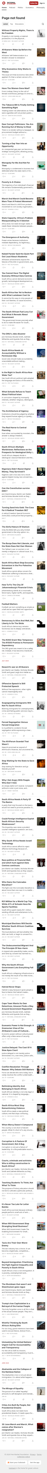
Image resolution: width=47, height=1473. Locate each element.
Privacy (32, 1454)
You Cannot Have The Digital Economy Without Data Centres (17, 274)
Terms (39, 1454)
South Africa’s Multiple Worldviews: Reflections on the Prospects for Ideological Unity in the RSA (18, 450)
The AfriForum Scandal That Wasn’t (15, 742)
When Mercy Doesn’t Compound (17, 1125)
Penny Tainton (13, 791)
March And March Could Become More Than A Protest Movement (17, 200)
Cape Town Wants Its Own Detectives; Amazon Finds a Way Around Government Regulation (17, 1006)
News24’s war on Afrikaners (15, 667)
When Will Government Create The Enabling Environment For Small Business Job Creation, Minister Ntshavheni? (15, 1230)
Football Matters (10, 604)
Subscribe (33, 3)
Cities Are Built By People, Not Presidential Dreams (16, 1406)
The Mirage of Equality (12, 1388)
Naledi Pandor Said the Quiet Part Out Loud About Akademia (18, 255)
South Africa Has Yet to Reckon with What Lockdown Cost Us (17, 293)
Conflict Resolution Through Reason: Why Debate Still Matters (18, 1068)
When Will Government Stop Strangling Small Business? (15, 1224)
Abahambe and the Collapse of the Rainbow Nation (16, 1370)
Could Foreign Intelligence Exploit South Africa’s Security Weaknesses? (18, 821)
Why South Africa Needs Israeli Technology (17, 842)
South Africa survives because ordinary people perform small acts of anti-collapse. (17, 1211)
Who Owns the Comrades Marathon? (14, 883)
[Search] (43, 24)
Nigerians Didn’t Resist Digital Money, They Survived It (16, 470)
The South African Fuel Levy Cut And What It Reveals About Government (17, 314)
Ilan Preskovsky (13, 1314)
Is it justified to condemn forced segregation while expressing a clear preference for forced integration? (16, 729)
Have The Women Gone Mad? (16, 88)
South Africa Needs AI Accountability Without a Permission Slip (14, 353)
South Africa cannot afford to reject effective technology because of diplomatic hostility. (15, 847)
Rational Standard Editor (17, 342)
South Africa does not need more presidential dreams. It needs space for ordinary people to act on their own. (17, 1412)
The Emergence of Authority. (15, 237)
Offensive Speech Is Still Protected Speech (13, 684)
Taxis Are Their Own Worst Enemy (14, 1244)
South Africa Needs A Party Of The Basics (16, 800)
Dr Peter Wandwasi (14, 1275)
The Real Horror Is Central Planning (14, 428)
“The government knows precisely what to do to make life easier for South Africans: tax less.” (17, 321)
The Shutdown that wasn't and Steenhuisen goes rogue (16, 1285)
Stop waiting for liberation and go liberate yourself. (15, 767)
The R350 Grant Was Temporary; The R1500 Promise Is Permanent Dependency (18, 643)
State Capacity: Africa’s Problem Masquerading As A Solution (17, 219)
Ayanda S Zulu (13, 209)
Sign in (42, 3)
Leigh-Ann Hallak (14, 96)
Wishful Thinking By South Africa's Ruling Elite (14, 1324)
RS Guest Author (18, 41)
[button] (4, 7)
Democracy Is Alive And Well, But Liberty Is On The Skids (18, 621)
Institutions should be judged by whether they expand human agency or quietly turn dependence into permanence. (18, 415)
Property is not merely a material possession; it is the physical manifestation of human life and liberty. (17, 37)
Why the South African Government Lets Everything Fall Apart (17, 967)
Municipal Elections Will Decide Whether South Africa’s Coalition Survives (17, 926)
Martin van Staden (15, 115)
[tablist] (13, 24)
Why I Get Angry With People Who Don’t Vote (16, 781)
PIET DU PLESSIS (13, 60)
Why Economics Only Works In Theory (16, 70)
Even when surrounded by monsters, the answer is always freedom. (18, 434)
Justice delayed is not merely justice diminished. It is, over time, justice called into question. (18, 1054)
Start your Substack (17, 1462)
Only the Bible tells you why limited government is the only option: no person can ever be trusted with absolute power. (18, 531)
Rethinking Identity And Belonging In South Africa (14, 1087)
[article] (23, 37)
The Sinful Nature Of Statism (15, 527)
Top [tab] (11, 24)
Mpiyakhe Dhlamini (14, 535)
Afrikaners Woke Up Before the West (16, 51)
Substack (12, 1468)
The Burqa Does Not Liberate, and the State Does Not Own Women (18, 544)
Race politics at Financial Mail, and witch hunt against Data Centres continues (16, 863)
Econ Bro (11, 80)
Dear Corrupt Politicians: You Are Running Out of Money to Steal (17, 125)
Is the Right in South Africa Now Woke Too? (17, 373)
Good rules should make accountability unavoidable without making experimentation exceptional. (17, 360)
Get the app (34, 1462)
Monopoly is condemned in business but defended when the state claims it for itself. (18, 169)
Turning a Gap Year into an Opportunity (14, 144)
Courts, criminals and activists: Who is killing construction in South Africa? (17, 1163)
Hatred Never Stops (11, 987)
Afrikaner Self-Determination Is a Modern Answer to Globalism (15, 56)
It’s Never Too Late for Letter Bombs (15, 1205)
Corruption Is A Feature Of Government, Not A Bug (14, 1142)
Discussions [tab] (19, 24)
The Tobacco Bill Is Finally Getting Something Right (18, 106)
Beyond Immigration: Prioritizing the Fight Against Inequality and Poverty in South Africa (17, 1265)
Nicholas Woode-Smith (16, 135)
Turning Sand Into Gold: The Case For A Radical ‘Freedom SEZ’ (18, 508)
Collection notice (23, 1457)
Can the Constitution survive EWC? (16, 489)
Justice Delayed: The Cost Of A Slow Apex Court (17, 1048)
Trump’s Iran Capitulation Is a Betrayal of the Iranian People (16, 1304)
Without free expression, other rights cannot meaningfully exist (16, 690)
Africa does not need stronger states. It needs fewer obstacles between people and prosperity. (17, 225)
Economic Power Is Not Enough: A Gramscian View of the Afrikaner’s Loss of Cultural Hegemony (18, 1028)
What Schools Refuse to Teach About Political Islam (16, 393)
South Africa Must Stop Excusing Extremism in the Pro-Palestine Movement (18, 565)
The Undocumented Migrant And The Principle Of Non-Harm (17, 946)
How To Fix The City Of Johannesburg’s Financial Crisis (17, 586)
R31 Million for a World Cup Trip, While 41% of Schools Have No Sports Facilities (17, 904)
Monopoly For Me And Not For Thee (16, 164)
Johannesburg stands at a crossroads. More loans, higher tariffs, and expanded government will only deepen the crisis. (18, 591)
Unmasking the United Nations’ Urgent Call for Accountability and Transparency (17, 1345)
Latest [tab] (5, 24)
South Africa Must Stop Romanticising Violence (13, 1106)
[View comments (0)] (13, 44)
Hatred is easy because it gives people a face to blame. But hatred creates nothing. (17, 991)
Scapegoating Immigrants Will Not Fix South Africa (16, 704)
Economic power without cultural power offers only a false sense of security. (17, 1035)
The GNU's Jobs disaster (13, 334)
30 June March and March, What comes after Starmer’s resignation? (17, 1427)
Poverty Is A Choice (11, 182)
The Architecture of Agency (15, 411)
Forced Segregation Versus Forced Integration (15, 723)
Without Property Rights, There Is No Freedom (18, 31)
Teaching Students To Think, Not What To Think (17, 1184)
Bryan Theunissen (14, 245)
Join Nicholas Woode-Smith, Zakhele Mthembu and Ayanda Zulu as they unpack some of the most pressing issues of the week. (18, 338)
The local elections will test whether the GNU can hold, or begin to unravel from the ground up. (17, 933)
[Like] (3, 44)
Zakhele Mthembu (13, 595)
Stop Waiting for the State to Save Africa (18, 762)
